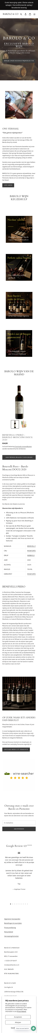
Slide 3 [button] (15, 904)
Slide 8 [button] (25, 904)
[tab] (11, 904)
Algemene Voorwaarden (12, 919)
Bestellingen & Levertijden (13, 923)
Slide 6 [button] (21, 904)
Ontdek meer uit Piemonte (16, 749)
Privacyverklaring (10, 927)
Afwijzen (18, 1022)
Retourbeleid (8, 932)
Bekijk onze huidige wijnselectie (19, 61)
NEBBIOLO (31, 555)
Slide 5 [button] (19, 904)
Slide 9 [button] (27, 904)
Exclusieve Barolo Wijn (19, 45)
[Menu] (34, 14)
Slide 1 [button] (11, 904)
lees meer (8, 185)
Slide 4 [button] (17, 904)
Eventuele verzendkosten (23, 446)
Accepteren (18, 1017)
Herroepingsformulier (11, 936)
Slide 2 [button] (13, 904)
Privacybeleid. (21, 1011)
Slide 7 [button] (23, 904)
